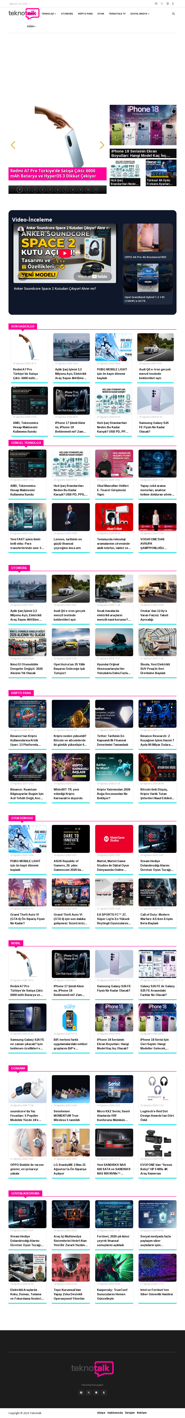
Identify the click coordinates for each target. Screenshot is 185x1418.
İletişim (130, 1412)
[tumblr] (104, 1393)
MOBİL (31, 13)
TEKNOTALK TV (117, 13)
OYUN (100, 13)
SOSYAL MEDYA (139, 13)
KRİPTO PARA (85, 13)
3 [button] (35, 189)
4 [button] (42, 189)
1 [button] (19, 189)
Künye (101, 1412)
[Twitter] (89, 1393)
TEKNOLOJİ (48, 13)
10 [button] (88, 189)
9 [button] (80, 189)
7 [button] (65, 189)
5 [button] (50, 189)
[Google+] (96, 1393)
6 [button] (57, 189)
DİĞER (30, 26)
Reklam (142, 1412)
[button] (13, 145)
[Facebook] (81, 1393)
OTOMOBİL (67, 13)
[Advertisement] (92, 70)
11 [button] (95, 189)
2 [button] (27, 189)
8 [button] (73, 189)
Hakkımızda (115, 1412)
